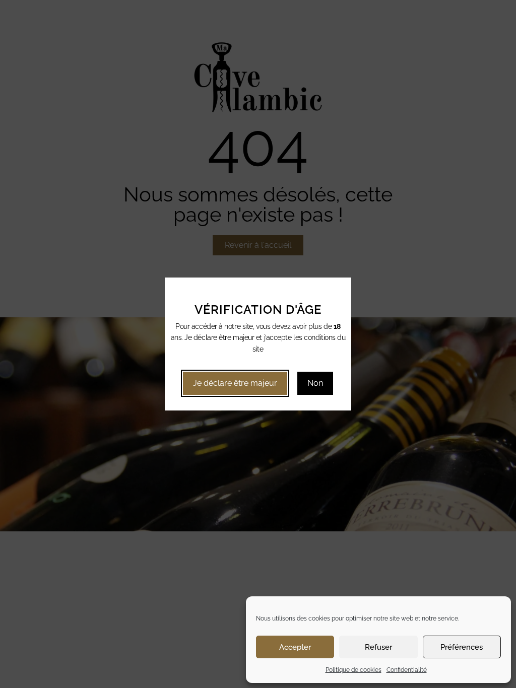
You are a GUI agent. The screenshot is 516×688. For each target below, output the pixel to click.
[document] (258, 344)
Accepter (295, 647)
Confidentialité (406, 669)
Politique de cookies (353, 669)
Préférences (461, 647)
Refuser (378, 647)
